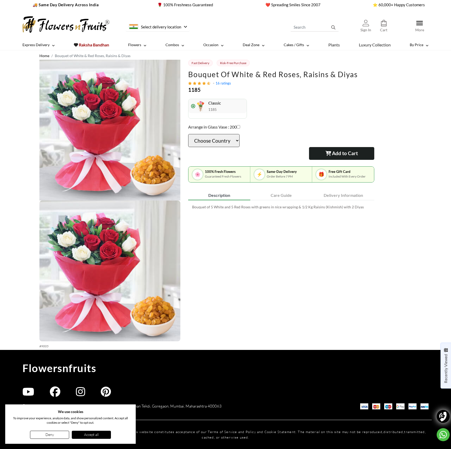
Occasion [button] (210, 45)
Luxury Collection (375, 44)
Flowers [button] (134, 45)
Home (44, 55)
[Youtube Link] (28, 394)
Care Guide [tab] (281, 195)
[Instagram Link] (80, 394)
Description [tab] (219, 195)
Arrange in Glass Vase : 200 (212, 126)
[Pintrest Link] (106, 394)
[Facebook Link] (55, 394)
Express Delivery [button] (36, 45)
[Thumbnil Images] (109, 130)
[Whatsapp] (443, 434)
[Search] (333, 27)
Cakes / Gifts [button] (294, 45)
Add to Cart (344, 153)
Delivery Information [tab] (343, 195)
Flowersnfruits (59, 368)
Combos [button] (172, 45)
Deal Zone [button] (251, 45)
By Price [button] (416, 45)
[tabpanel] (281, 207)
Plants (334, 44)
